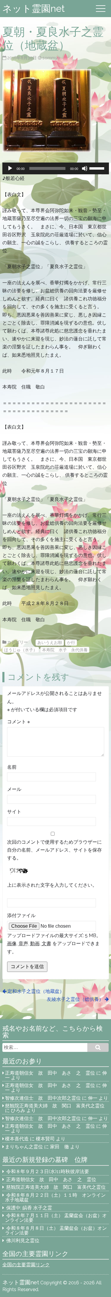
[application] (55, 168)
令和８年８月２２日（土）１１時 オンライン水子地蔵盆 (55, 1197)
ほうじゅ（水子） (20, 649)
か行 (71, 642)
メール (14, 789)
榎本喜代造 (17, 1139)
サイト (14, 811)
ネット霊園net (33, 8)
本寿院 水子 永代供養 (65, 649)
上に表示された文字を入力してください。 (52, 885)
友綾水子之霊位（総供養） (75, 999)
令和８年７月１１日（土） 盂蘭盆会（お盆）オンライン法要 (56, 1218)
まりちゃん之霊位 (24, 1147)
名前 (12, 767)
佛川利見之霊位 (22, 1240)
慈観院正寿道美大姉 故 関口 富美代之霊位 (54, 1106)
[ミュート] (85, 168)
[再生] (10, 168)
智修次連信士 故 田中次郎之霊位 (43, 1098)
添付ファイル (21, 915)
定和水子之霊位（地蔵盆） (35, 991)
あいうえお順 (49, 642)
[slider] (97, 168)
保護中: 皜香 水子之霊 (29, 1208)
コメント (18, 721)
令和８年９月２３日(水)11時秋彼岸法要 (47, 1171)
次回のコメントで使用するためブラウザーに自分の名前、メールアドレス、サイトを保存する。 (54, 850)
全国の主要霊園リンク (26, 1265)
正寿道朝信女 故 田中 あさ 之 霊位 (50, 1073)
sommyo (51, 57)
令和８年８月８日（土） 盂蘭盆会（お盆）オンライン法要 (56, 1230)
